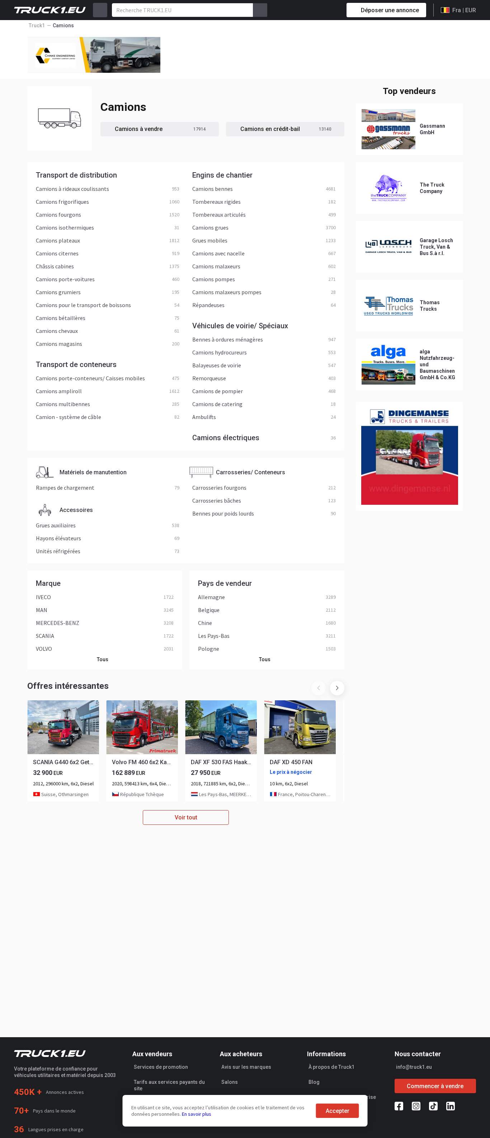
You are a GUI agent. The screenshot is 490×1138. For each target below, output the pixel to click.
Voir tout (186, 817)
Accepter (337, 1111)
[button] (337, 688)
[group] (63, 750)
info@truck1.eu (414, 1067)
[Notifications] (315, 10)
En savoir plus (196, 1114)
